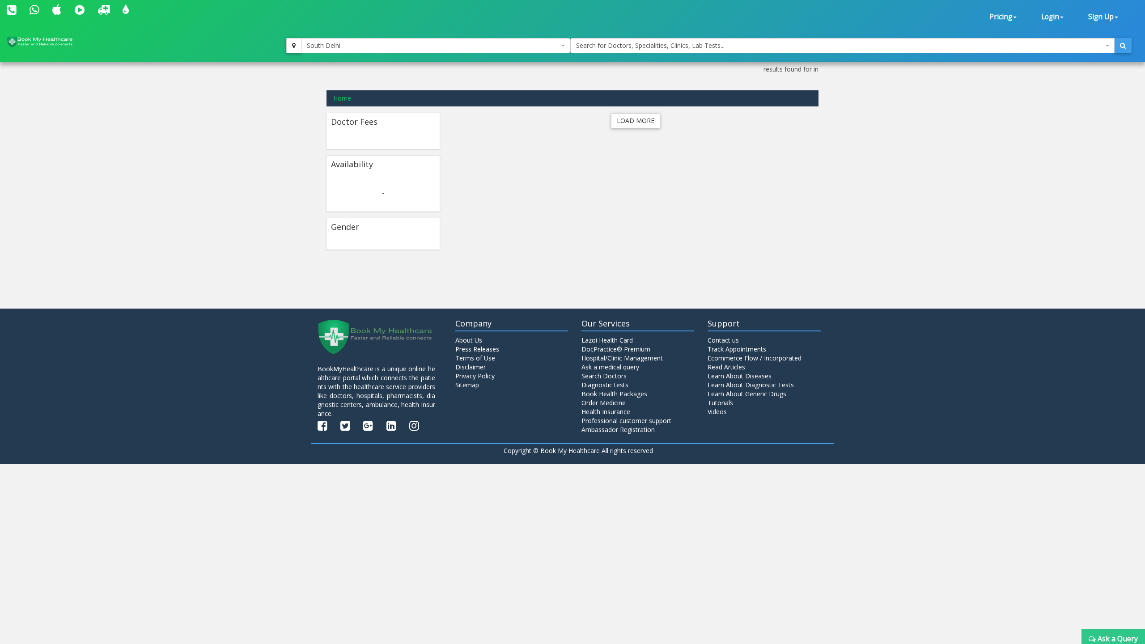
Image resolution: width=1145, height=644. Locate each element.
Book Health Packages (614, 394)
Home (342, 98)
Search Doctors (604, 376)
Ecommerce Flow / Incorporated (755, 358)
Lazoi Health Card (607, 340)
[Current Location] (293, 45)
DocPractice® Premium (615, 349)
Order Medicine (603, 402)
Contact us (723, 340)
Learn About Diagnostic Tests (751, 385)
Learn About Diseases (740, 376)
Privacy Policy (475, 376)
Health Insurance (605, 411)
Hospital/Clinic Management (622, 358)
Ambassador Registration (618, 429)
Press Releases (477, 349)
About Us (468, 340)
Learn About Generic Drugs (747, 394)
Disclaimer (470, 367)
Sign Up (1101, 16)
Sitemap (467, 385)
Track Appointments (737, 349)
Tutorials (720, 402)
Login (1050, 16)
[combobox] (435, 45)
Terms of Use (475, 358)
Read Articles (726, 367)
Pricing (1000, 16)
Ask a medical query (610, 367)
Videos (717, 411)
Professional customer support (626, 420)
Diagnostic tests (604, 385)
